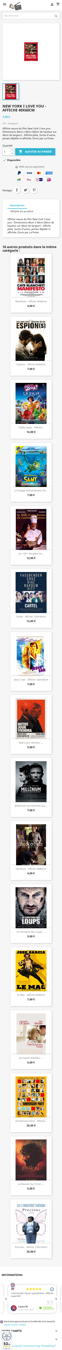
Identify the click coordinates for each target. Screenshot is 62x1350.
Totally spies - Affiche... (31, 427)
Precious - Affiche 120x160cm (31, 1247)
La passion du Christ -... (31, 1184)
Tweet (25, 190)
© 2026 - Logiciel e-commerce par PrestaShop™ (29, 1345)
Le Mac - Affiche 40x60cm (31, 994)
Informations (12, 1275)
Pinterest (34, 190)
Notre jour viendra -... (31, 742)
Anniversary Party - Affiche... (31, 1121)
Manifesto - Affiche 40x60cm (31, 301)
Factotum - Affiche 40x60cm (31, 868)
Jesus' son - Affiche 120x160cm (31, 679)
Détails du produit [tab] (21, 211)
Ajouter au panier (35, 152)
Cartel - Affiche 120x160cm (31, 616)
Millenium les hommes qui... (31, 805)
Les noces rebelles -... (31, 1057)
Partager (17, 190)
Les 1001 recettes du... (31, 553)
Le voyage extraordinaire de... (31, 490)
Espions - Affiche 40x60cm (31, 364)
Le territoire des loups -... (31, 931)
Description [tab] (17, 205)
